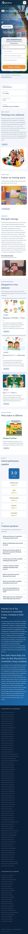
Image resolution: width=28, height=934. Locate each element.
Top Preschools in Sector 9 (7, 747)
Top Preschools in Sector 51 (7, 714)
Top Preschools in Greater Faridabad (9, 863)
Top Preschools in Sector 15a (7, 865)
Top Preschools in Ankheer (7, 828)
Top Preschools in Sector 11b (7, 859)
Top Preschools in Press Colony (8, 841)
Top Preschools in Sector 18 (7, 740)
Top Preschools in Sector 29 (7, 857)
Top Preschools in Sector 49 (7, 793)
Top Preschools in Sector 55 (7, 723)
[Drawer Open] (24, 2)
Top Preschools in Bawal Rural (8, 914)
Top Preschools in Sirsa (6, 892)
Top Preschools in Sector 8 (7, 749)
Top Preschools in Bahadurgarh (8, 910)
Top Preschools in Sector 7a (7, 795)
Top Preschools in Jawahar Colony (9, 833)
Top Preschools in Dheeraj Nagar (8, 835)
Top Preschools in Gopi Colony (8, 804)
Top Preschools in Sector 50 (7, 712)
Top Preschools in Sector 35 (7, 824)
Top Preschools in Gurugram (7, 905)
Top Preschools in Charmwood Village (9, 756)
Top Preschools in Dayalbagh (8, 769)
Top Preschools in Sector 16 (7, 736)
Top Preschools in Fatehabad (8, 890)
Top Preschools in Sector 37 (7, 826)
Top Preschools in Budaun (7, 908)
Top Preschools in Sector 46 (7, 786)
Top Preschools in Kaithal (7, 894)
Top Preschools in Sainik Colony (8, 758)
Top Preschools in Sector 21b (7, 800)
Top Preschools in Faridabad (7, 897)
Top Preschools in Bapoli (6, 919)
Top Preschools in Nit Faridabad (8, 848)
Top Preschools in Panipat (7, 888)
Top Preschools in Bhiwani (7, 903)
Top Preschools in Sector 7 (7, 751)
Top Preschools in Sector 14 (7, 732)
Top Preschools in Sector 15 (7, 734)
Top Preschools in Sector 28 (7, 854)
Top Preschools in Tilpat (6, 808)
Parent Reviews (20, 26)
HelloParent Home (18, 929)
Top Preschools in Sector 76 (7, 815)
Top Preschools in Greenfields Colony (9, 822)
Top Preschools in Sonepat (7, 875)
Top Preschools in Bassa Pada (8, 852)
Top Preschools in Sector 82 (7, 767)
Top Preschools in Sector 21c (7, 802)
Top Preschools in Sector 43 (7, 782)
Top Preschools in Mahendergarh (8, 879)
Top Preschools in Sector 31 (7, 813)
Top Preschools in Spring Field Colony (9, 754)
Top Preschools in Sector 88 (7, 784)
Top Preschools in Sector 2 (7, 730)
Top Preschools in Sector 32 (7, 817)
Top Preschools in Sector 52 (7, 716)
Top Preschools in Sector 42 (7, 778)
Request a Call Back (14, 67)
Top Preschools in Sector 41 (7, 771)
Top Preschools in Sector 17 (7, 738)
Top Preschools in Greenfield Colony (9, 861)
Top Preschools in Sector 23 (7, 846)
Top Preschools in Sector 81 (7, 762)
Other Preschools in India (6, 929)
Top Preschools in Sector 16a (7, 837)
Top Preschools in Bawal (6, 901)
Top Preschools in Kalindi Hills (7, 791)
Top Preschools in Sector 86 (7, 776)
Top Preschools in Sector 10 (7, 719)
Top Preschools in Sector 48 (7, 789)
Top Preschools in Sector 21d (7, 797)
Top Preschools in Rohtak (7, 884)
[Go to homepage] (7, 2)
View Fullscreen (5, 208)
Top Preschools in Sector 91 (7, 806)
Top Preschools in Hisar (6, 886)
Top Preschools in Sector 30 (7, 811)
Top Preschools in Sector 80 (7, 839)
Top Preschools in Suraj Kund (7, 765)
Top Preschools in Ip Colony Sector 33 (9, 830)
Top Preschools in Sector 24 (7, 850)
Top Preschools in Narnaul (7, 877)
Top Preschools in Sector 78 (7, 819)
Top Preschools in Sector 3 (7, 743)
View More (4, 144)
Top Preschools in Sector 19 (7, 745)
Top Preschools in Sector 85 (7, 773)
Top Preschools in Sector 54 (7, 721)
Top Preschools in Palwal (6, 899)
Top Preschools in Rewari (6, 916)
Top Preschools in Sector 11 (7, 725)
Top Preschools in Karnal (6, 921)
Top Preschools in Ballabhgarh (8, 727)
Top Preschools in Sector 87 (7, 780)
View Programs (7, 26)
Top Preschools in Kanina (6, 881)
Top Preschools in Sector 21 (7, 843)
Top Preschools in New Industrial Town (9, 760)
